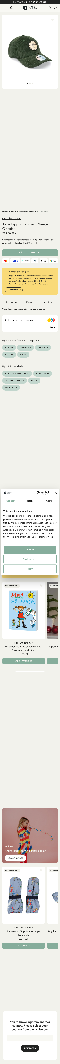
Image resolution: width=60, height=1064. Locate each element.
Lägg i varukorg (30, 252)
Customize (28, 559)
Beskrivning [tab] (11, 302)
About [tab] (49, 501)
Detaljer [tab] (30, 302)
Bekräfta (30, 1048)
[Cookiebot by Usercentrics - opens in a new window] (37, 493)
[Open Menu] (4, 7)
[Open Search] (12, 7)
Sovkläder (11, 387)
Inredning (25, 347)
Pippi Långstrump (11, 218)
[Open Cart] (54, 8)
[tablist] (30, 302)
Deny (30, 568)
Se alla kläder (15, 858)
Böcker (9, 354)
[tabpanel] (30, 307)
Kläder (9, 347)
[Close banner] (56, 493)
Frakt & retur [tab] (48, 302)
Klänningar (42, 373)
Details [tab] (30, 501)
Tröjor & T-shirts (14, 380)
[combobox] (30, 1038)
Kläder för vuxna (26, 211)
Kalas (23, 354)
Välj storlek (23, 946)
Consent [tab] (10, 501)
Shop (13, 211)
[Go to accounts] (49, 8)
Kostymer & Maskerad (17, 373)
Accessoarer (42, 211)
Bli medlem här (14, 290)
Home (5, 211)
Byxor (34, 380)
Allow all (30, 549)
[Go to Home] (30, 8)
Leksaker (43, 347)
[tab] (27, 83)
